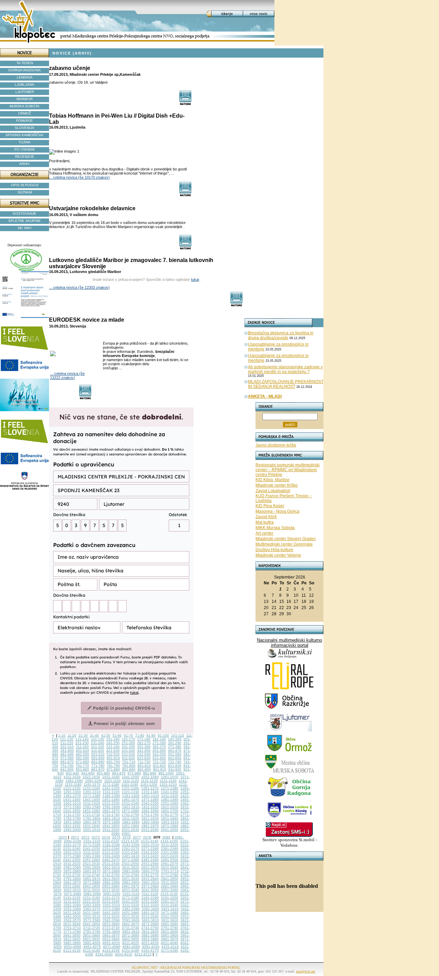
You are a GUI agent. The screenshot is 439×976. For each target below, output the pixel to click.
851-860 (82, 769)
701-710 (128, 762)
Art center (264, 533)
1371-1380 (91, 796)
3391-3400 (150, 909)
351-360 (144, 747)
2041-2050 (169, 830)
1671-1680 (130, 811)
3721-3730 (111, 928)
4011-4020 (130, 943)
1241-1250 (111, 788)
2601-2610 (111, 867)
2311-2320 (91, 852)
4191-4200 (104, 954)
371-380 (174, 747)
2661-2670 (91, 871)
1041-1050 (130, 777)
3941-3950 (130, 939)
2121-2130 (130, 841)
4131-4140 (91, 950)
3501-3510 (91, 916)
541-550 (159, 754)
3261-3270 (169, 901)
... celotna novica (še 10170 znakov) (79, 177)
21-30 (83, 735)
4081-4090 (131, 947)
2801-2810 (91, 879)
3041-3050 (150, 890)
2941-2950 (91, 886)
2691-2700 (150, 871)
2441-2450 (72, 860)
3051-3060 (169, 890)
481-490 (67, 754)
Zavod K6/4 (266, 516)
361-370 (159, 747)
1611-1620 (150, 807)
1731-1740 (111, 815)
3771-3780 (72, 931)
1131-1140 (168, 781)
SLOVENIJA (24, 128)
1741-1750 (130, 815)
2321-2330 (111, 852)
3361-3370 (91, 909)
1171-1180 (111, 784)
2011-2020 (111, 830)
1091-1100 (93, 781)
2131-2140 (149, 841)
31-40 (94, 735)
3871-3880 (130, 935)
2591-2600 (91, 867)
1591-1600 (111, 807)
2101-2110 (91, 841)
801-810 (144, 765)
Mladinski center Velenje (278, 555)
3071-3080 (72, 894)
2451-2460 (91, 860)
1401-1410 (150, 796)
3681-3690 (169, 924)
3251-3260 (150, 901)
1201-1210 (168, 784)
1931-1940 (91, 826)
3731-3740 (130, 928)
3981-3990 (72, 943)
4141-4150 (111, 950)
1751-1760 (150, 815)
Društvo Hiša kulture (274, 549)
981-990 (149, 773)
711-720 (144, 762)
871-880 (113, 769)
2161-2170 (72, 845)
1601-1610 (131, 807)
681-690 (98, 762)
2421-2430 (169, 856)
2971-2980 (150, 886)
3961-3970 (169, 939)
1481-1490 (169, 799)
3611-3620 (169, 920)
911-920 (174, 769)
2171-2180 (91, 845)
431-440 (128, 750)
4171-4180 (169, 950)
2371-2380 (72, 856)
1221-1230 (72, 788)
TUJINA (25, 142)
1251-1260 (130, 788)
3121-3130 (169, 894)
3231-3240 (111, 901)
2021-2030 (130, 830)
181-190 (159, 739)
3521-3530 (130, 916)
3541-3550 (169, 916)
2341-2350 (150, 852)
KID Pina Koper (270, 505)
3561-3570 (72, 920)
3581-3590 (111, 920)
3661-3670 (130, 924)
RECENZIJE (24, 156)
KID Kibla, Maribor (272, 479)
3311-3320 (130, 905)
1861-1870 (91, 822)
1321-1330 (130, 792)
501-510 (98, 754)
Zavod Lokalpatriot (273, 490)
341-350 (128, 747)
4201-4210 (123, 954)
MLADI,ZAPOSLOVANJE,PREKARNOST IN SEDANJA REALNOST (285, 384)
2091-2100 (72, 841)
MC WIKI (25, 228)
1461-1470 (130, 799)
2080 (166, 837)
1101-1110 (112, 781)
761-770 (82, 765)
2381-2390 (91, 856)
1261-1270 (150, 788)
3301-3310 (111, 905)
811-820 (159, 765)
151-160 (113, 739)
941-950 (88, 773)
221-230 (82, 743)
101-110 (177, 735)
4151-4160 (130, 950)
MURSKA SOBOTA (24, 106)
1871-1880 (111, 822)
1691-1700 (169, 811)
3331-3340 (169, 905)
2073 (96, 837)
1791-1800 (91, 818)
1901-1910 (170, 822)
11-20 (72, 735)
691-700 (113, 762)
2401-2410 (131, 856)
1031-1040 (111, 777)
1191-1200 (148, 784)
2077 (137, 837)
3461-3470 (150, 913)
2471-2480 (130, 860)
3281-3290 (72, 905)
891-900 (144, 769)
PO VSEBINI (24, 149)
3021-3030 (111, 890)
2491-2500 (169, 860)
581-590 (82, 758)
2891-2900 (131, 882)
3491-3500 (72, 916)
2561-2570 (169, 864)
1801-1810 (111, 818)
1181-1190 (129, 784)
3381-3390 (131, 909)
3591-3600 (131, 920)
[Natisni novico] (185, 103)
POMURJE (24, 120)
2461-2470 (111, 860)
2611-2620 (130, 867)
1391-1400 (131, 796)
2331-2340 (130, 852)
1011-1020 (72, 777)
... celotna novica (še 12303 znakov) (79, 287)
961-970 (119, 773)
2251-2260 (111, 848)
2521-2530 (91, 864)
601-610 (113, 758)
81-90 (151, 735)
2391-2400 (111, 856)
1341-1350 (169, 792)
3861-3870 (111, 935)
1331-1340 (150, 792)
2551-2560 (150, 864)
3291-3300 (91, 905)
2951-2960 (111, 886)
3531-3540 (150, 916)
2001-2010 (91, 830)
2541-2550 (130, 864)
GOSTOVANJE (24, 213)
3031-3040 (130, 890)
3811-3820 (150, 931)
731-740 (174, 762)
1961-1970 (150, 826)
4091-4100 (150, 947)
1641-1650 (72, 811)
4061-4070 (92, 947)
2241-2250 (91, 848)
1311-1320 (111, 792)
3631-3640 (72, 924)
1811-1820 (130, 818)
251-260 (128, 743)
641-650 (174, 758)
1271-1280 (169, 788)
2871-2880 (91, 882)
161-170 (128, 739)
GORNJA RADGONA (24, 70)
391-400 (67, 750)
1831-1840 (169, 818)
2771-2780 (169, 875)
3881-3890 (150, 935)
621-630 (144, 758)
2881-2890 (111, 882)
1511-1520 (91, 803)
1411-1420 (169, 796)
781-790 (113, 765)
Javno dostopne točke (276, 445)
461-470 (174, 750)
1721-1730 (91, 815)
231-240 (97, 743)
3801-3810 (131, 931)
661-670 (67, 762)
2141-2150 (169, 841)
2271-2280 (150, 848)
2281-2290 (169, 848)
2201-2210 (150, 845)
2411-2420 (150, 856)
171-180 (144, 739)
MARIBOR (24, 99)
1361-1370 (72, 796)
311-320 (82, 747)
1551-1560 (169, 803)
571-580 (67, 758)
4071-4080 (111, 947)
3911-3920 (72, 939)
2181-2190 (111, 845)
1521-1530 (111, 803)
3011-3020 (91, 890)
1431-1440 (72, 799)
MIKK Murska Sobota (275, 527)
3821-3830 (169, 931)
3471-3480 (169, 913)
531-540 (144, 754)
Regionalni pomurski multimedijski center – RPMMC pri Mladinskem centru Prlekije (288, 470)
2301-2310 (72, 852)
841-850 (67, 769)
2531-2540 (111, 864)
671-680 (82, 762)
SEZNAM (24, 192)
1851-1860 (72, 822)
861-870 (98, 769)
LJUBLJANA (24, 84)
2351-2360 (169, 852)
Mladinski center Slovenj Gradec (286, 538)
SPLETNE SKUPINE (24, 221)
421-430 (113, 750)
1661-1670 (111, 811)
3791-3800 (111, 931)
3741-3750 (150, 928)
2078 (147, 837)
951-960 (103, 773)
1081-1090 (74, 781)
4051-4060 (72, 947)
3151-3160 (91, 898)
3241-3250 (130, 901)
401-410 (82, 750)
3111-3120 (150, 894)
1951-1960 (130, 826)
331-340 (113, 747)
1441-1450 (91, 799)
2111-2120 (111, 841)
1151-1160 (73, 784)
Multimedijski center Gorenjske (284, 544)
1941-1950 (111, 826)
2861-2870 (72, 882)
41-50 (105, 735)
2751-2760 (130, 875)
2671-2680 (111, 871)
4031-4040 (169, 943)
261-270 (144, 743)
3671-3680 (150, 924)
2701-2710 (170, 871)
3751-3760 (169, 928)
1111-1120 (131, 781)
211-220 (66, 743)
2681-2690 (131, 871)
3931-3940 (111, 939)
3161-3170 (111, 898)
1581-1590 (91, 807)
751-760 (67, 765)
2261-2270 (130, 848)
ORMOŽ (24, 113)
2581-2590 (72, 867)
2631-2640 (169, 867)
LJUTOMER (24, 92)
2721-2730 (72, 875)
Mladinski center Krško (277, 485)
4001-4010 (111, 943)
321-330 (97, 747)
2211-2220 (169, 845)
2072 (85, 837)
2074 (106, 837)
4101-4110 (170, 947)
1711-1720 (72, 815)
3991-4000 (91, 943)
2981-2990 (169, 886)
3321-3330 (150, 905)
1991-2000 (72, 830)
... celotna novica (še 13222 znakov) (67, 375)
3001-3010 (72, 890)
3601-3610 (150, 920)
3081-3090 (92, 894)
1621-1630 (169, 807)
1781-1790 (72, 818)
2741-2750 (111, 875)
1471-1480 (150, 799)
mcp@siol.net (305, 971)
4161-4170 (150, 950)
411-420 (97, 750)
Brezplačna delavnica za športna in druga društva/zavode (280, 335)
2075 (116, 837)
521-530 (128, 754)
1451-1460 (111, 799)
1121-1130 (149, 781)
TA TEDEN (24, 63)
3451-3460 (130, 913)
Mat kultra (265, 522)
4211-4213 (143, 954)
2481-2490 (150, 860)
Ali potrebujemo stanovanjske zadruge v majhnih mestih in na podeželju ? (285, 369)
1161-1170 (92, 784)
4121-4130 (72, 950)
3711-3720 (91, 928)
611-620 (128, 758)
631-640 (159, 758)
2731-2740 (91, 875)
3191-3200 (169, 898)
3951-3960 (150, 939)
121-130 (66, 739)
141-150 (97, 739)
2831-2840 (150, 879)
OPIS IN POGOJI (24, 185)
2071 (75, 837)
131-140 (82, 739)
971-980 (134, 773)
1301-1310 (91, 792)
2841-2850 (169, 879)
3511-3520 (111, 916)
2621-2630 (150, 867)
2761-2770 (150, 875)
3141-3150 (72, 898)
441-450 (144, 750)
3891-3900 (169, 935)
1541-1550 (150, 803)
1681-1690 (150, 811)
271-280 (159, 743)
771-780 (98, 765)
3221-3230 (91, 901)
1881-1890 (131, 822)
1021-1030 (91, 777)
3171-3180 (130, 898)
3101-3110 (131, 894)
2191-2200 (131, 845)
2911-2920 (169, 882)
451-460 (159, 750)
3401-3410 (170, 909)
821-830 (174, 765)
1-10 (62, 735)
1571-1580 (72, 807)
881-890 (128, 769)
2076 (126, 837)
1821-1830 (150, 818)
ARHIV (24, 164)
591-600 (98, 758)
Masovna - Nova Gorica (277, 511)
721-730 (159, 762)
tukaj (195, 279)
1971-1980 (169, 826)
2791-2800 (72, 879)
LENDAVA (25, 77)
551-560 (174, 754)
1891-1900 (150, 822)
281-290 (174, 743)
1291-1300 (72, 792)
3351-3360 (72, 909)
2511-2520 (72, 864)
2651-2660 (72, 871)
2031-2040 (150, 830)
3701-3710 (72, 928)
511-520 (113, 754)
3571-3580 (91, 920)
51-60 (117, 735)
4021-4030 (150, 943)
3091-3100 (111, 894)
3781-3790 (91, 931)
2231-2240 (72, 848)
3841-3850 (72, 935)
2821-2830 (130, 879)
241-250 (113, 743)
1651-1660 (91, 811)
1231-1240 (91, 788)
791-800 (128, 765)
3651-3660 (111, 924)
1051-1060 (150, 777)
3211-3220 (72, 901)
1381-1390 (111, 796)
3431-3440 (91, 913)
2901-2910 (150, 882)
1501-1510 (72, 803)
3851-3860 (91, 935)
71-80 (139, 735)
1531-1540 (130, 803)
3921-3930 (91, 939)
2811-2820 (111, 879)
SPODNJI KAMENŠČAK (24, 135)
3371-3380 (111, 909)
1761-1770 (169, 815)
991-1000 (166, 773)
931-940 (72, 773)
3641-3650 (91, 924)
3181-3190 (150, 898)
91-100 (163, 735)
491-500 (82, 754)
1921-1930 (72, 826)
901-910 (159, 769)
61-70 (128, 735)
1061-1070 (169, 777)
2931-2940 (72, 886)
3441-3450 (111, 913)
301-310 (67, 747)
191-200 (174, 739)
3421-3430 (72, 913)
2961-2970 (130, 886)
